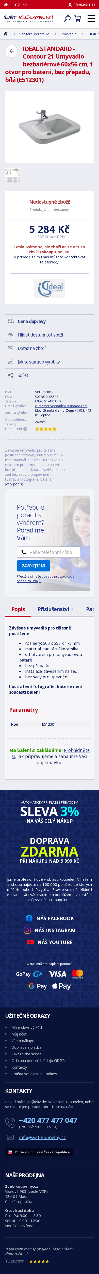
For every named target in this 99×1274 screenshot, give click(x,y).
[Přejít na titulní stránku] (28, 18)
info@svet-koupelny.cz (42, 1137)
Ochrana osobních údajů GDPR (38, 1060)
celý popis (14, 484)
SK (25, 4)
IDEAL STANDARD (48, 401)
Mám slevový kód (26, 1027)
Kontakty (19, 1067)
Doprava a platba (26, 1047)
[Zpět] (11, 51)
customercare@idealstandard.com (61, 405)
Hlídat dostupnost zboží (40, 335)
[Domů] (8, 4)
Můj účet (19, 1034)
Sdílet (23, 375)
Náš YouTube (55, 942)
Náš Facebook (55, 918)
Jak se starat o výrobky (39, 362)
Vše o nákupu (22, 1040)
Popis (18, 609)
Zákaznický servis (26, 1053)
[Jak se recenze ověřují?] (25, 429)
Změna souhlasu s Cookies (34, 1073)
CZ (17, 4)
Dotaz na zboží (31, 348)
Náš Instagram (55, 930)
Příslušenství (55, 609)
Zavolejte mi (33, 565)
